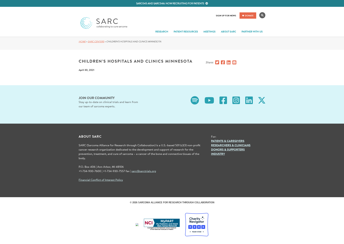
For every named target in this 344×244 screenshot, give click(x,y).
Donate (249, 15)
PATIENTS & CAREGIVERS (227, 141)
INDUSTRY (218, 154)
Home (82, 41)
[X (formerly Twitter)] (261, 100)
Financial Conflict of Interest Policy (101, 180)
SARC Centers (96, 41)
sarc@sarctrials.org (144, 171)
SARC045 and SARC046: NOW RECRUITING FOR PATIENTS (170, 3)
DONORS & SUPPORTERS (228, 149)
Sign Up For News (226, 15)
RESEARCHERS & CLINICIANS (230, 145)
